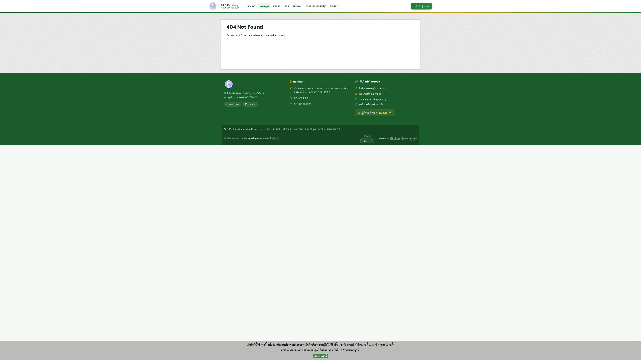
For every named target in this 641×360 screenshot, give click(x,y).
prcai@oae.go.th (302, 103)
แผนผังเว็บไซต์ (333, 129)
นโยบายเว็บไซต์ (273, 129)
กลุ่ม (286, 6)
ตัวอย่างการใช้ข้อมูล (316, 6)
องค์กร (276, 6)
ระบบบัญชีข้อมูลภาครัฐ (370, 93)
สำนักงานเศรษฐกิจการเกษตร (373, 88)
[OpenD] (404, 138)
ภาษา (367, 135)
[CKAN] (395, 138)
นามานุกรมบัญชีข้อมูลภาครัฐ (372, 99)
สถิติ (335, 6)
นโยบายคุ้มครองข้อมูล (315, 129)
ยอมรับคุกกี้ (320, 356)
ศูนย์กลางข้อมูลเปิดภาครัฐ (371, 104)
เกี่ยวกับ (297, 6)
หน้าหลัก (251, 6)
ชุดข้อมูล (264, 6)
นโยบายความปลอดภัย (293, 129)
